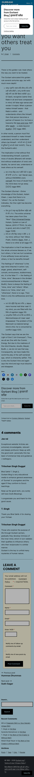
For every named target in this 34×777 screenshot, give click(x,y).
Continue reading (9, 31)
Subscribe (25, 26)
